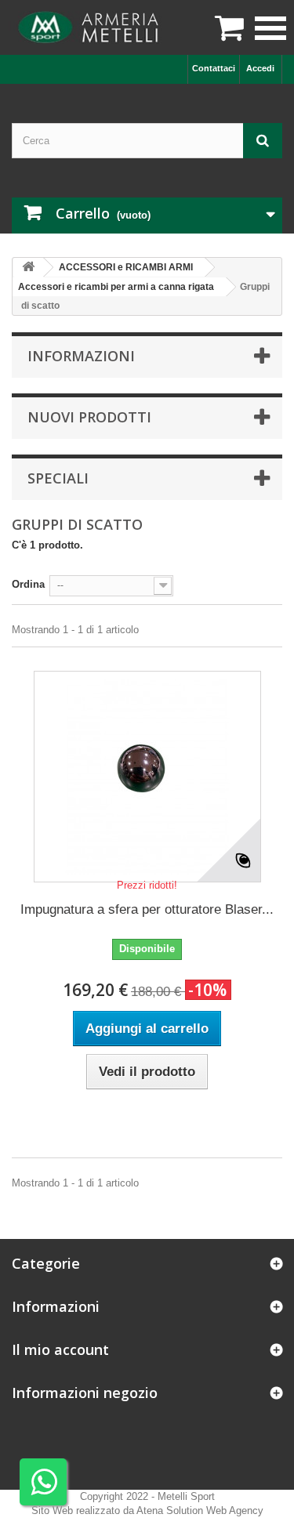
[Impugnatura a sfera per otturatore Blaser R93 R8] (147, 777)
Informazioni (81, 355)
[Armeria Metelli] (90, 27)
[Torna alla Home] (28, 267)
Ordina (28, 584)
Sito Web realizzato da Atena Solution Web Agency (147, 1510)
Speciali (58, 478)
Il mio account (60, 1349)
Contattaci (213, 68)
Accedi (260, 68)
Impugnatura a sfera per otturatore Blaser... (147, 909)
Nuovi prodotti (89, 417)
